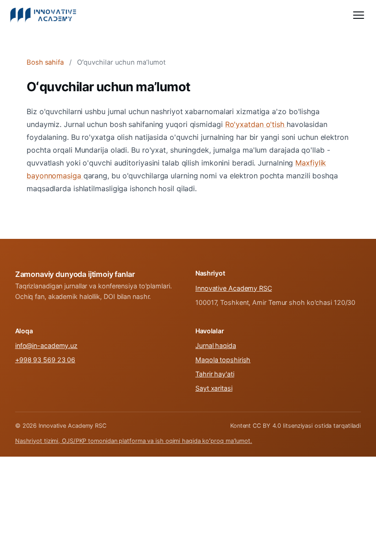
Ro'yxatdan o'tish (256, 124)
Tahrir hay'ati (214, 374)
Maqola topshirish (222, 360)
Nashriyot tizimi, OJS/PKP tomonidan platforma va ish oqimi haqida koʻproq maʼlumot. (133, 440)
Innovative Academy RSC (233, 288)
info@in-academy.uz (46, 345)
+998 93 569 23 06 (45, 360)
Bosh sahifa (45, 62)
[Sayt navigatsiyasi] (358, 15)
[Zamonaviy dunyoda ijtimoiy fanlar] (43, 15)
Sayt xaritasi (213, 388)
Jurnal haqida (215, 345)
